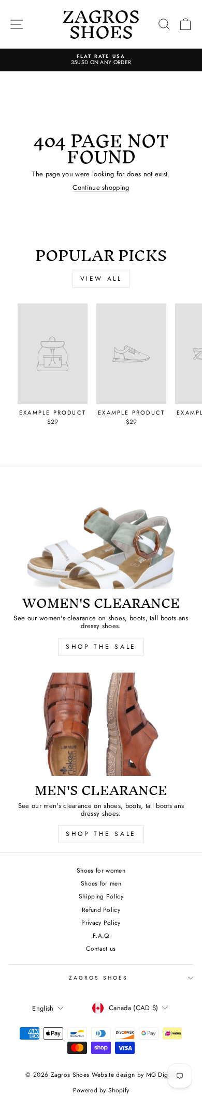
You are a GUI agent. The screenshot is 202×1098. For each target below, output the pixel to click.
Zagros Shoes (98, 978)
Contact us (101, 948)
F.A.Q (101, 935)
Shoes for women (101, 870)
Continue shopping (101, 188)
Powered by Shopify (101, 1090)
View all (101, 278)
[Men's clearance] (101, 724)
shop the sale (101, 646)
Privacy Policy (101, 922)
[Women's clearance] (101, 536)
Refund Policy (101, 909)
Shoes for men (101, 883)
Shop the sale (101, 833)
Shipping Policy (101, 896)
